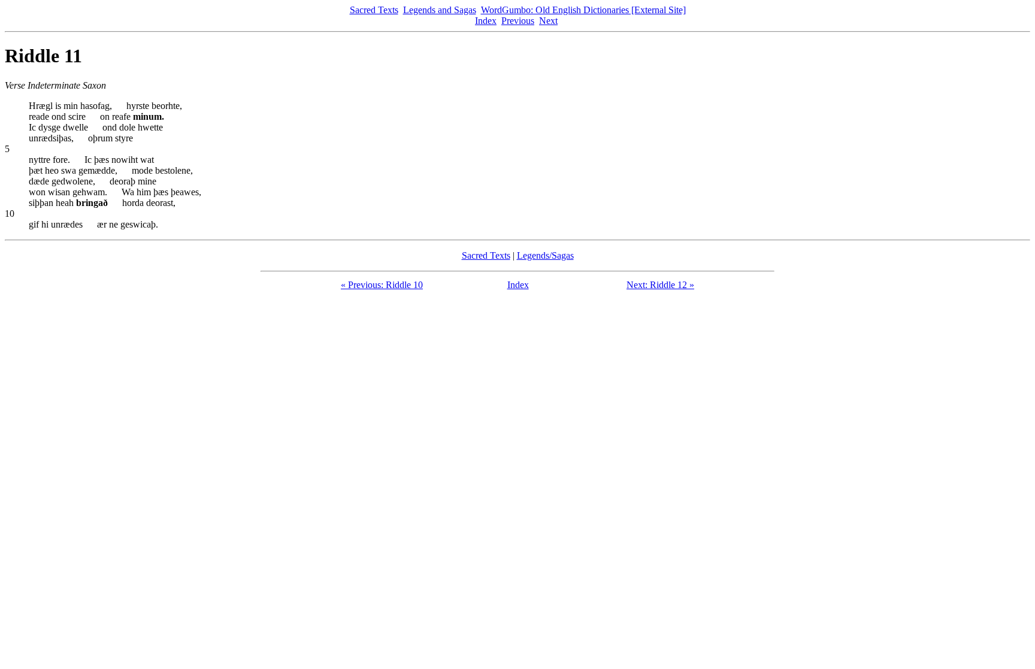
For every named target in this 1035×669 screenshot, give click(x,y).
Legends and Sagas (439, 10)
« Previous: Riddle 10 (382, 285)
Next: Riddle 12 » (660, 285)
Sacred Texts (374, 10)
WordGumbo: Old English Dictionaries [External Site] (583, 10)
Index (486, 21)
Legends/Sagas (545, 255)
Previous (517, 21)
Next (548, 21)
